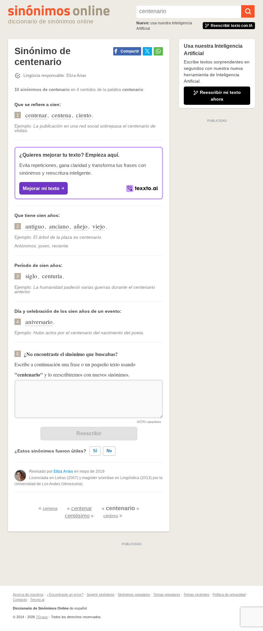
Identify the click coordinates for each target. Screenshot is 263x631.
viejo (98, 226)
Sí (95, 450)
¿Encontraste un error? (65, 594)
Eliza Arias (63, 471)
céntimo (110, 516)
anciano (59, 226)
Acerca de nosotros (28, 594)
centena (61, 115)
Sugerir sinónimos (101, 594)
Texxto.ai (37, 600)
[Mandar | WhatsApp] (158, 51)
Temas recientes (196, 594)
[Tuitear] (147, 51)
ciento (83, 115)
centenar (36, 115)
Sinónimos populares (134, 594)
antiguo (34, 226)
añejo (81, 226)
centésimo (77, 516)
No (109, 450)
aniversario (39, 322)
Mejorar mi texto (41, 188)
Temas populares (166, 594)
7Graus (42, 617)
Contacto (20, 600)
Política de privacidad (229, 594)
